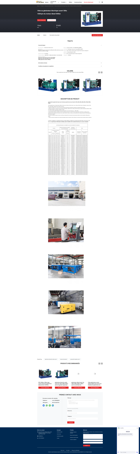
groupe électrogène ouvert (75, 359)
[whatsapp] (47, 405)
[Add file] (118, 452)
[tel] (56, 405)
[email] (44, 405)
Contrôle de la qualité (60, 436)
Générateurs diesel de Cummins (73, 432)
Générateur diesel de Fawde (74, 437)
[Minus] (137, 428)
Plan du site (62, 450)
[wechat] (50, 405)
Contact (58, 438)
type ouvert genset (63, 359)
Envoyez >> (86, 445)
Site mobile (68, 450)
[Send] (137, 452)
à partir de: (70, 410)
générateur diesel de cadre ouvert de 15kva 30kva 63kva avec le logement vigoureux (61, 383)
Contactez (71, 422)
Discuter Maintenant (42, 20)
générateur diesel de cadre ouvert (51, 359)
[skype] (53, 405)
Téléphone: (70, 416)
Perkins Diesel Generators (74, 435)
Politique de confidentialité (75, 450)
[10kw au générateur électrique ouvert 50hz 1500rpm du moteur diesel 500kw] (92, 18)
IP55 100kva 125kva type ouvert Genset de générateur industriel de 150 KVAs (45, 383)
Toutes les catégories (73, 439)
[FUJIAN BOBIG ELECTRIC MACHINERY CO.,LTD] (40, 1)
